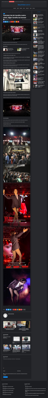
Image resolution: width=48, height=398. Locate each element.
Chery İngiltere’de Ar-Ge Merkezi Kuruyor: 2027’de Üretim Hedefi (41, 52)
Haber (18, 8)
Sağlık (24, 8)
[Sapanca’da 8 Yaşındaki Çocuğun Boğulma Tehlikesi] (35, 86)
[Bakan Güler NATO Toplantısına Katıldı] (5, 49)
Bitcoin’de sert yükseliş (41, 74)
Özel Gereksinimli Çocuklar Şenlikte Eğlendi (40, 19)
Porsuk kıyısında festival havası (18, 1)
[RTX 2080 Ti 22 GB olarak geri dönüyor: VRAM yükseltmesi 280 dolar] (35, 82)
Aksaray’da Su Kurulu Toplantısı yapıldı (41, 22)
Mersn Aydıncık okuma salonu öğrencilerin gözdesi (41, 72)
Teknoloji (27, 8)
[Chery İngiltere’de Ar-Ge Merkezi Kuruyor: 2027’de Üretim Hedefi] (35, 52)
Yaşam (30, 8)
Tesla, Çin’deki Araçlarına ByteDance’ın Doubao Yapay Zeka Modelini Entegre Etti (16, 351)
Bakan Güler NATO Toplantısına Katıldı (40, 15)
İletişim (34, 8)
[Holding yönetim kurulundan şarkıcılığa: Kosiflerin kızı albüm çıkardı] (35, 67)
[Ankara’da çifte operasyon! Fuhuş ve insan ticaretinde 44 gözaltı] (26, 347)
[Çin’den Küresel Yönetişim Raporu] (17, 339)
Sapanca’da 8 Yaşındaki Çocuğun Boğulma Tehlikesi (41, 86)
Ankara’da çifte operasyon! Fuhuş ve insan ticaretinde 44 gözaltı (26, 351)
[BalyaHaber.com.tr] (24, 5)
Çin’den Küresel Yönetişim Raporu (16, 342)
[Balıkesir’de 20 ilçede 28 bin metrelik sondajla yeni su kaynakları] (35, 56)
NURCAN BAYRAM (7, 19)
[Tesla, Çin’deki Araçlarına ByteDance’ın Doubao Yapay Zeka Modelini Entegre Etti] (17, 347)
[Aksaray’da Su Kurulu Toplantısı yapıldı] (35, 22)
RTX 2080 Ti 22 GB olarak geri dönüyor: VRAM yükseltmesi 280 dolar (41, 82)
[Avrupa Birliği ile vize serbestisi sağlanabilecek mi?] (35, 79)
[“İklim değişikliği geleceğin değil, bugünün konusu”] (35, 64)
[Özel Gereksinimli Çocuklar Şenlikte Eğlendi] (19, 49)
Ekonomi (21, 8)
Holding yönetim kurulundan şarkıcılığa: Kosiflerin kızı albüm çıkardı (41, 67)
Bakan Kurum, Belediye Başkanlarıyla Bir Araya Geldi (26, 342)
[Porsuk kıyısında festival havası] (35, 28)
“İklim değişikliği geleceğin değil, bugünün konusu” (41, 64)
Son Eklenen (39, 11)
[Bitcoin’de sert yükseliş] (35, 75)
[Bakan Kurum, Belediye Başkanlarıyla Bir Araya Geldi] (26, 339)
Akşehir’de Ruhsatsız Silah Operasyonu (6, 337)
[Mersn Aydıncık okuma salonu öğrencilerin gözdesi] (35, 72)
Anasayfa (14, 8)
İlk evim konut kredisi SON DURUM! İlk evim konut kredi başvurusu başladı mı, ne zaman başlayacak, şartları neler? (41, 47)
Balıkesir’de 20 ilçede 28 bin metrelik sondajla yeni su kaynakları (41, 56)
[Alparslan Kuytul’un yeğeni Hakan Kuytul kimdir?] (7, 347)
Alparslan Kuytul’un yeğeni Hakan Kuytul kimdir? (6, 350)
